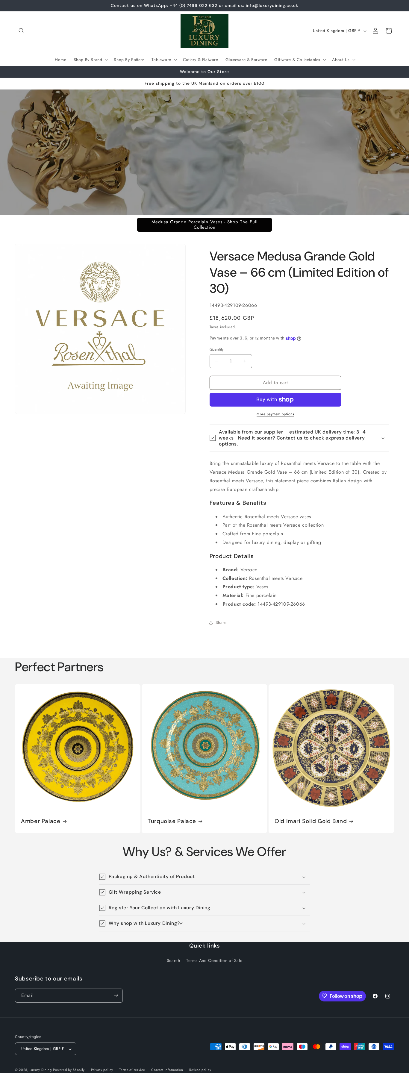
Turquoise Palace (172, 821)
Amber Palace (40, 821)
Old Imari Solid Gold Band (311, 821)
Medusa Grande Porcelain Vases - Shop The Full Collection (204, 225)
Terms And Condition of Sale (214, 961)
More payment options (275, 414)
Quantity (217, 349)
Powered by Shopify (69, 1070)
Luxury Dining (41, 1070)
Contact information (167, 1070)
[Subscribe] (115, 995)
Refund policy (200, 1070)
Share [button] (221, 622)
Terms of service (132, 1070)
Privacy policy (102, 1070)
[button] (21, 30)
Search (173, 961)
